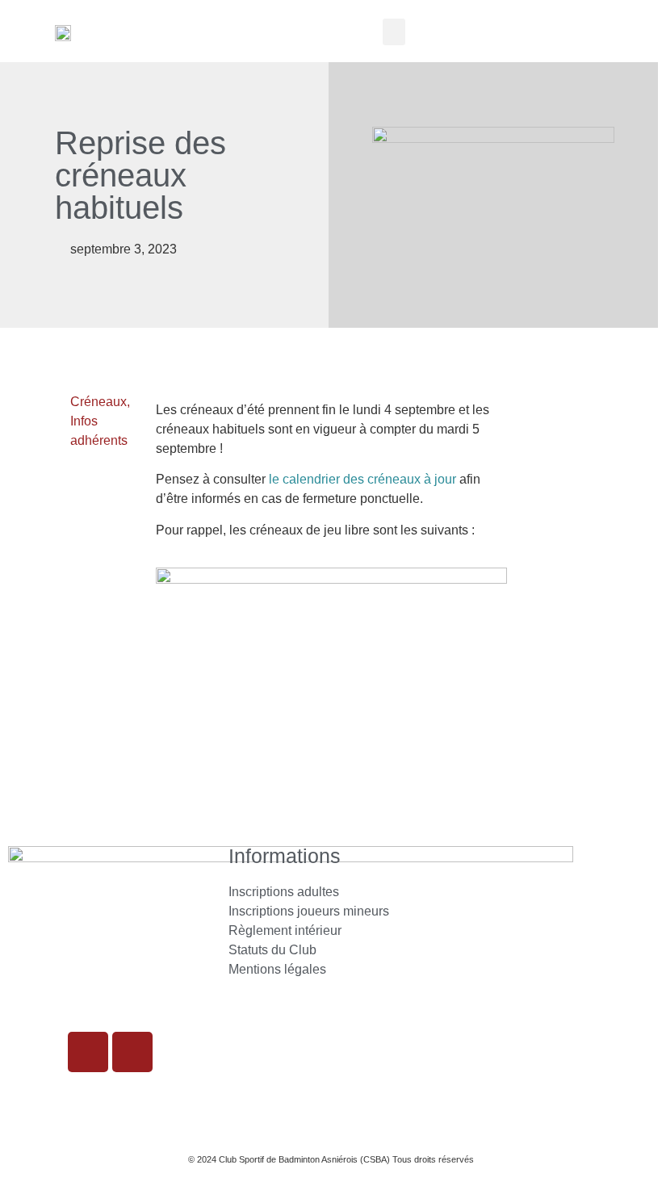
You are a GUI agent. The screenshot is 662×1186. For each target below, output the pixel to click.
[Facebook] (132, 1052)
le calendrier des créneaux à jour (362, 479)
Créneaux (98, 402)
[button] (394, 32)
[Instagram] (88, 1052)
